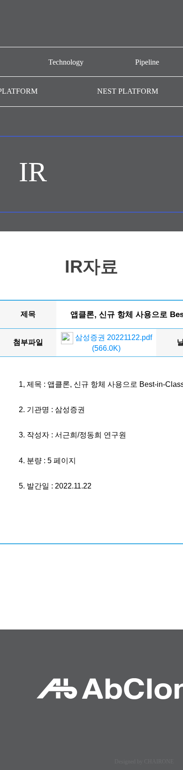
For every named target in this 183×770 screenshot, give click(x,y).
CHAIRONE (159, 761)
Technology (66, 62)
